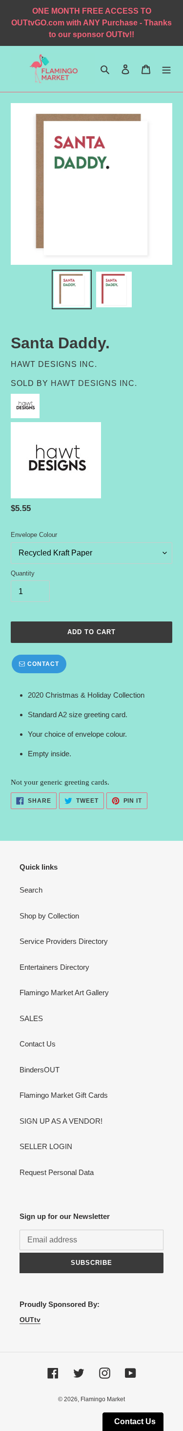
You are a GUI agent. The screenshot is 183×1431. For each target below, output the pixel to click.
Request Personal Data (57, 1172)
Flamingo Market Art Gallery (64, 992)
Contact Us (38, 1044)
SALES (31, 1018)
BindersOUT (40, 1070)
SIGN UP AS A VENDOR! (61, 1121)
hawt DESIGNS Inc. (94, 383)
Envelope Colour (34, 534)
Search (31, 890)
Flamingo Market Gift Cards (64, 1095)
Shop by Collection (49, 916)
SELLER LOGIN (46, 1146)
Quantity (23, 573)
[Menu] (166, 69)
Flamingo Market (103, 1399)
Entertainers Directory (54, 967)
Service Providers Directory (64, 941)
